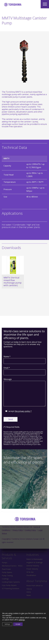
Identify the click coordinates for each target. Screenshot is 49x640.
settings (22, 620)
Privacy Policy (17, 530)
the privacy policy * (23, 411)
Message (8, 379)
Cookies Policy (30, 530)
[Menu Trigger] (45, 4)
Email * (7, 367)
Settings (7, 624)
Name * (7, 356)
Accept (18, 624)
